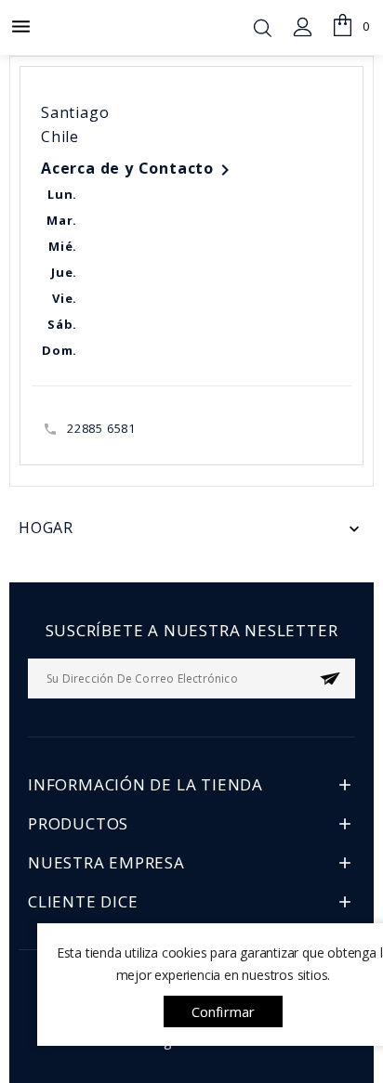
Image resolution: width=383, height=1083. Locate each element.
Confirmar (224, 1011)
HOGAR (46, 527)
